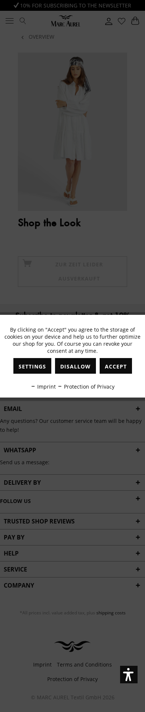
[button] (129, 674)
